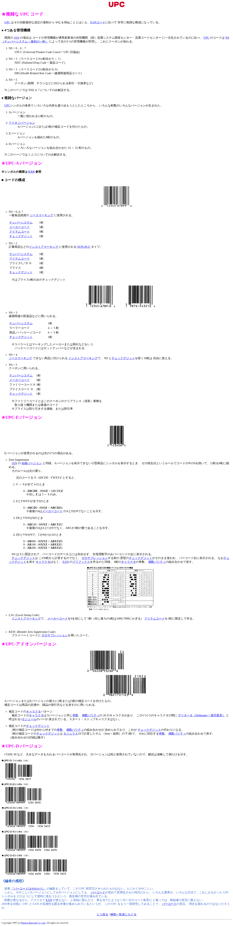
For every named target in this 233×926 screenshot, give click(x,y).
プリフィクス (81, 561)
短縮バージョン (31, 463)
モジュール (29, 719)
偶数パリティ (157, 561)
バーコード (98, 892)
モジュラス (70, 733)
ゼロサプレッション (95, 558)
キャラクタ (43, 561)
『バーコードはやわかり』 (28, 888)
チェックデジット (21, 236)
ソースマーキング (41, 215)
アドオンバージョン (22, 122)
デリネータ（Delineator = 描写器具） (201, 715)
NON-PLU (83, 246)
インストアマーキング (43, 246)
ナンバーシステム (21, 222)
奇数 (75, 715)
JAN (16, 37)
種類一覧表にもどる (123, 914)
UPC (7, 22)
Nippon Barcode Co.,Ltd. (33, 922)
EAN (31, 171)
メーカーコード (19, 227)
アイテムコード (19, 231)
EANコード (97, 22)
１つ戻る (102, 914)
